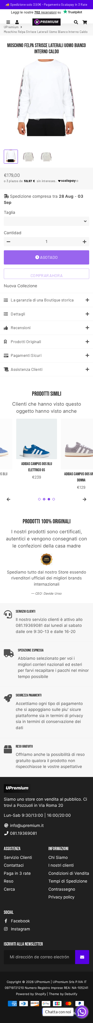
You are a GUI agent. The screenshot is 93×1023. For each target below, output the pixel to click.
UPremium (42, 982)
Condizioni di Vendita (68, 873)
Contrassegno (61, 889)
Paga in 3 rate (17, 873)
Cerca (9, 889)
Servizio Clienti (18, 857)
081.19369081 (23, 833)
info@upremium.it (26, 825)
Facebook (20, 921)
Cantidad (12, 232)
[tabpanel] (24, 449)
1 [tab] (39, 499)
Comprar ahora (46, 275)
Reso (8, 881)
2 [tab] (44, 499)
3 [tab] (49, 499)
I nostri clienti (61, 865)
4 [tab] (53, 499)
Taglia (9, 212)
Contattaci (14, 865)
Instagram (20, 929)
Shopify (40, 994)
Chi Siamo (58, 857)
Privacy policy (61, 897)
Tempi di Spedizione (67, 881)
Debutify (71, 994)
